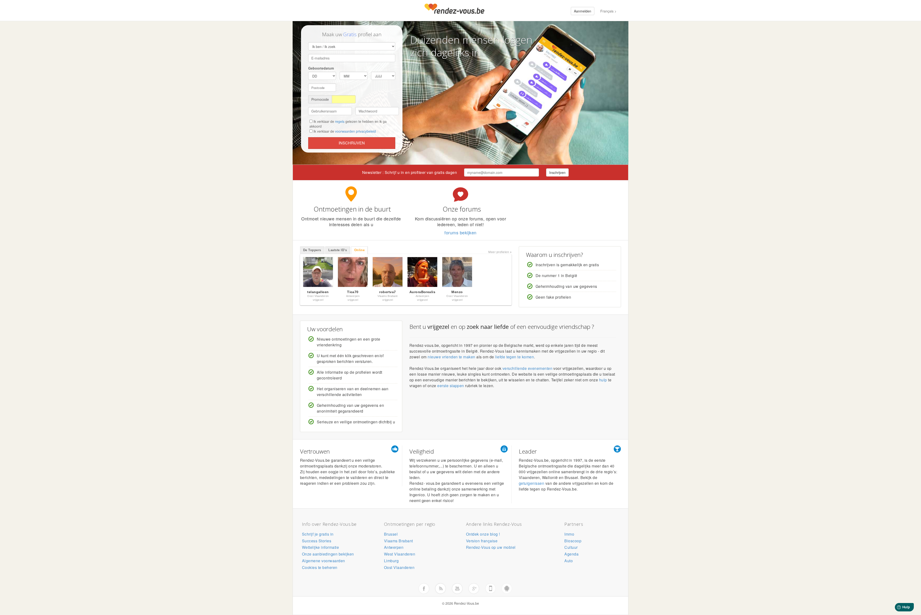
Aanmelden (582, 11)
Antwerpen (393, 547)
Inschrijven (352, 143)
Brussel (391, 534)
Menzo (457, 292)
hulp (603, 380)
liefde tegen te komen (514, 357)
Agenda (571, 554)
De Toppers (312, 250)
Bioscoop (572, 541)
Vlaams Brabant (398, 541)
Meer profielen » (500, 252)
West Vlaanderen (399, 554)
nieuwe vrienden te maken (451, 357)
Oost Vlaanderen (399, 567)
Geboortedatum (321, 68)
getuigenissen (531, 483)
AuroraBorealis (422, 292)
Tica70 (353, 292)
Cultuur (571, 547)
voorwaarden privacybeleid (355, 131)
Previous (295, 273)
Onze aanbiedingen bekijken (328, 554)
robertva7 (387, 292)
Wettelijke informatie (320, 547)
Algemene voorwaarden (323, 560)
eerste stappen (450, 385)
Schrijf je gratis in (318, 534)
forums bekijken (460, 232)
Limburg (391, 560)
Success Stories (316, 541)
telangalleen (318, 292)
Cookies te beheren (319, 567)
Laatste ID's (337, 250)
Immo (569, 534)
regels (339, 121)
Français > (608, 11)
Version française (481, 541)
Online (359, 250)
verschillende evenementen (527, 368)
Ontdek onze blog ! (483, 534)
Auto (568, 560)
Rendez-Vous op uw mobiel (491, 547)
